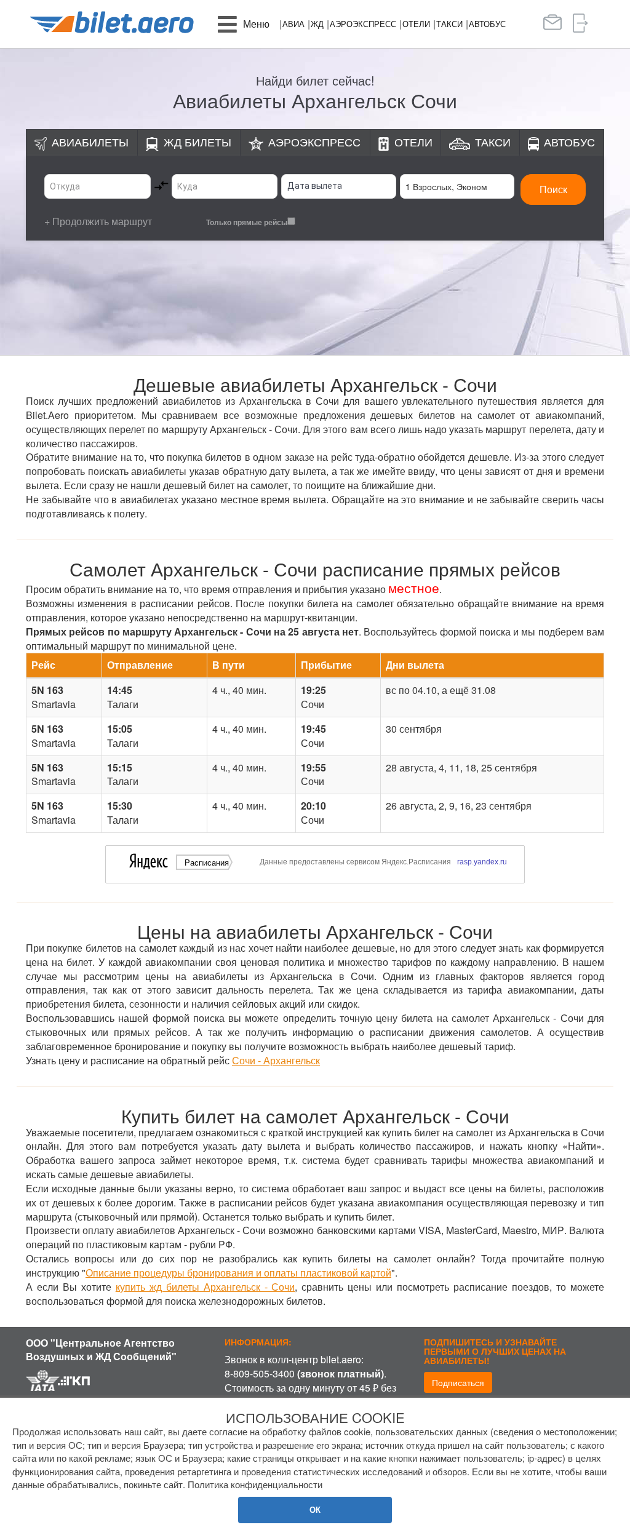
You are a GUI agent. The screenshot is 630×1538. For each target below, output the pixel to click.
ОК (315, 1509)
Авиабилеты (90, 141)
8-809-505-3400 (260, 1373)
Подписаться (458, 1382)
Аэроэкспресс (363, 24)
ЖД (317, 24)
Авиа (293, 24)
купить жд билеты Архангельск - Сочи (205, 1287)
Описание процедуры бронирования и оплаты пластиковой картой (238, 1272)
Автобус (487, 24)
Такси (449, 24)
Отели (416, 24)
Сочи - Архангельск (276, 1060)
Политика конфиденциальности (255, 1484)
